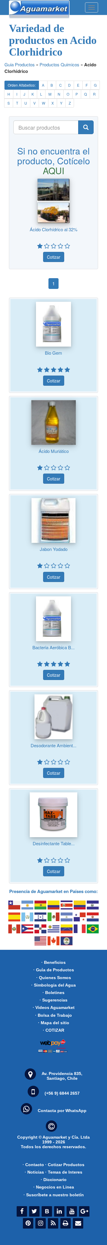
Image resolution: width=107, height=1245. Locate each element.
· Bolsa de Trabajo (53, 1015)
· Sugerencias (53, 1000)
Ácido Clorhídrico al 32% (53, 229)
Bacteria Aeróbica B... (53, 647)
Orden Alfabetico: (22, 85)
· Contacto (33, 1164)
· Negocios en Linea (53, 1187)
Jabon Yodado (53, 549)
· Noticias (34, 1172)
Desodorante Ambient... (53, 745)
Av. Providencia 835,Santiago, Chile (62, 1076)
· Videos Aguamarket (54, 1007)
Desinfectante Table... (54, 843)
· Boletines (53, 992)
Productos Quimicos (59, 64)
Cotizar (53, 257)
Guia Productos (19, 64)
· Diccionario (54, 1179)
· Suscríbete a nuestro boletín (53, 1194)
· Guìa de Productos (53, 969)
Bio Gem (53, 353)
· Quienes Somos (53, 977)
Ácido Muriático (54, 451)
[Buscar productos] (86, 127)
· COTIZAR (53, 1030)
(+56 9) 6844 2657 (62, 1093)
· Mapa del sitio (53, 1022)
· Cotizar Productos (64, 1164)
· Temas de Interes (63, 1172)
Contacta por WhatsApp (62, 1110)
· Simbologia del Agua (53, 985)
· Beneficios (53, 962)
